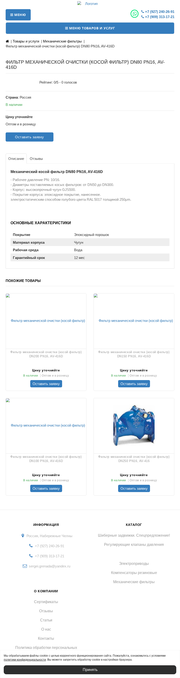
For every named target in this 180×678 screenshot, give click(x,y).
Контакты (46, 638)
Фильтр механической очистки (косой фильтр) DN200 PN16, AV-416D (46, 354)
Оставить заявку (29, 137)
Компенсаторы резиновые (134, 573)
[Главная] (7, 41)
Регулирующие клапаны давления (134, 545)
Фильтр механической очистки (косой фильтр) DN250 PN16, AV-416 (133, 459)
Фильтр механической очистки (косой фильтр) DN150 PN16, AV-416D (133, 354)
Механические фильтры (62, 41)
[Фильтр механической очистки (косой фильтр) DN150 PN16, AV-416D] (134, 320)
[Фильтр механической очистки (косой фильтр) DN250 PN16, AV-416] (134, 425)
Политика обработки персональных (46, 648)
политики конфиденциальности (25, 659)
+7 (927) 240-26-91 (159, 12)
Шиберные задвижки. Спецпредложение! (134, 535)
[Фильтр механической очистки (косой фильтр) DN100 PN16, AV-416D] (46, 425)
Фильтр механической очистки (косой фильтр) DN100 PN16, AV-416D (46, 459)
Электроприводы (134, 564)
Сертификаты (46, 602)
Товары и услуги (26, 41)
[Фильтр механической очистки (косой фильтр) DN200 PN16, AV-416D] (46, 320)
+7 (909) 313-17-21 (159, 17)
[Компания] (90, 3)
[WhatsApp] (135, 14)
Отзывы (46, 611)
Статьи (46, 620)
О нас (46, 629)
